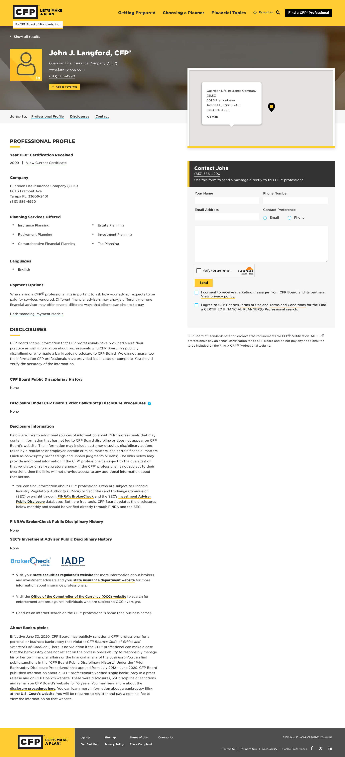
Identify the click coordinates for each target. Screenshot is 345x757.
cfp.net (85, 737)
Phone (299, 217)
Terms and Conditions (288, 305)
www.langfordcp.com (67, 69)
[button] (271, 107)
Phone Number (275, 193)
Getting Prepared (137, 12)
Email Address (207, 210)
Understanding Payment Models (36, 314)
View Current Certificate (46, 163)
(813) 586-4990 (62, 76)
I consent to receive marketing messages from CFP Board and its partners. (263, 294)
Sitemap (110, 737)
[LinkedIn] (330, 748)
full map (212, 116)
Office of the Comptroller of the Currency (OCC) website (78, 596)
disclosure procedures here (32, 688)
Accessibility (269, 748)
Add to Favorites (66, 86)
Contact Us (228, 748)
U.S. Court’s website (38, 694)
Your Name (204, 193)
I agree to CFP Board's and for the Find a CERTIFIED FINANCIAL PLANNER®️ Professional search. (263, 307)
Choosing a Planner (183, 12)
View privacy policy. (218, 296)
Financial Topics (228, 12)
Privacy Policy (114, 744)
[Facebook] (312, 748)
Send (203, 283)
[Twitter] (320, 748)
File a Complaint (141, 744)
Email (274, 217)
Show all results (27, 37)
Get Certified (89, 744)
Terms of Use (250, 305)
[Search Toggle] (278, 12)
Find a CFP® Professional (308, 13)
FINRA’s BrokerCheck (76, 496)
